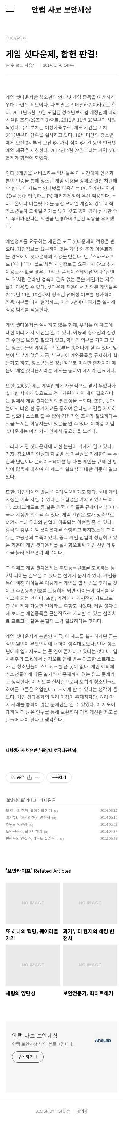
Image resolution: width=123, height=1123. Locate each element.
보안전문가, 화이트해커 (24, 831)
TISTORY (62, 1111)
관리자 (82, 1111)
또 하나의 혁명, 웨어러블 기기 (29, 810)
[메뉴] (9, 9)
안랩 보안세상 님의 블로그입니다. (43, 1044)
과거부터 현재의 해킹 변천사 (28, 817)
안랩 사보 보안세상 (61, 9)
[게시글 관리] (37, 777)
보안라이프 (15, 800)
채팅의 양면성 (16, 824)
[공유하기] (29, 777)
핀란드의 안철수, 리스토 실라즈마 (32, 838)
